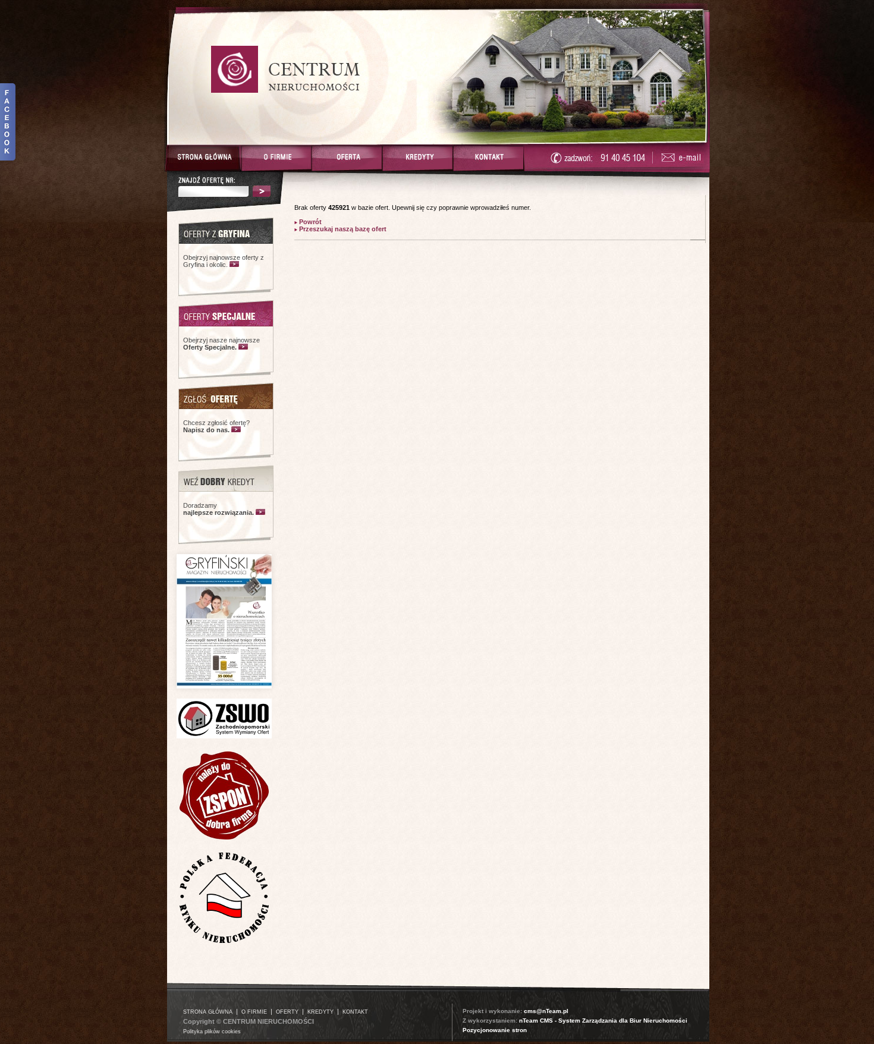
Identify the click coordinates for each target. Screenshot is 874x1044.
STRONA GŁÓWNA (207, 1012)
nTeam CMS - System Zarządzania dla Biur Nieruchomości (603, 1020)
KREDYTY (320, 1012)
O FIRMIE (254, 1012)
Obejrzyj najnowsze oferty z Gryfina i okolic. (223, 261)
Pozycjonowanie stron (495, 1030)
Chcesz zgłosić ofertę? (216, 426)
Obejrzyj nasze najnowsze (221, 344)
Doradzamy (218, 509)
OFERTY (287, 1012)
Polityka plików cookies (212, 1031)
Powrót (309, 221)
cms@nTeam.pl (546, 1011)
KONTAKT (355, 1012)
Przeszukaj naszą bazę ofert (341, 228)
